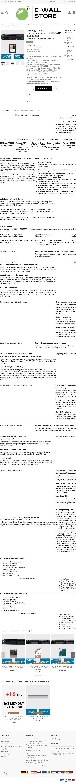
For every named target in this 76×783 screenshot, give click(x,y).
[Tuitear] (29, 101)
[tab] (34, 110)
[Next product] (74, 25)
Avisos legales (12, 1)
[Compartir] (27, 101)
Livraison (3, 1)
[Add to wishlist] (56, 88)
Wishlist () (71, 1)
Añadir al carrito (45, 88)
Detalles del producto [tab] (20, 110)
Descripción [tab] (5, 110)
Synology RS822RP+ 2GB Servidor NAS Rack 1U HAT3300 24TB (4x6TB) (62, 667)
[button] (35, 675)
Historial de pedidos (8, 744)
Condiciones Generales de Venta (12, 746)
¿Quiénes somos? (8, 749)
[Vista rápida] (16, 663)
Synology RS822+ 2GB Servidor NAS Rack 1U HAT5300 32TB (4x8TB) (13, 667)
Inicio (19, 1)
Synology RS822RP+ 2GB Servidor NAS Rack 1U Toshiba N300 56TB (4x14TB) (38, 667)
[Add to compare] (29, 94)
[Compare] (13, 663)
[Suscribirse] (73, 748)
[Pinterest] (31, 101)
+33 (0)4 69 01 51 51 (34, 750)
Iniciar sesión (6, 739)
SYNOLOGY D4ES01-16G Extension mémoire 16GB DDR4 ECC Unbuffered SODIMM (13, 718)
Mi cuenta (5, 741)
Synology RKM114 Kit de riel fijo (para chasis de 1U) (38, 717)
